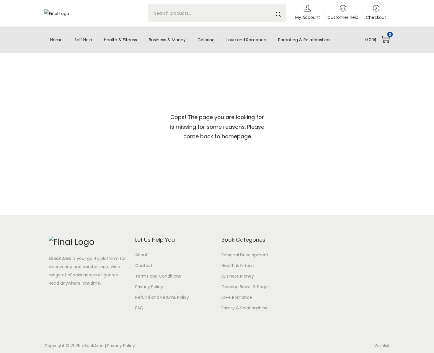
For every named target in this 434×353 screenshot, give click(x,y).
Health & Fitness (237, 265)
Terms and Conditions (158, 276)
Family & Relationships (244, 308)
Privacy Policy (149, 287)
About (141, 255)
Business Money (237, 276)
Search (278, 16)
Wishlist (382, 346)
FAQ (139, 308)
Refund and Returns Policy (162, 297)
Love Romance (236, 297)
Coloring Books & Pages (245, 287)
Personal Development (244, 255)
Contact (144, 265)
